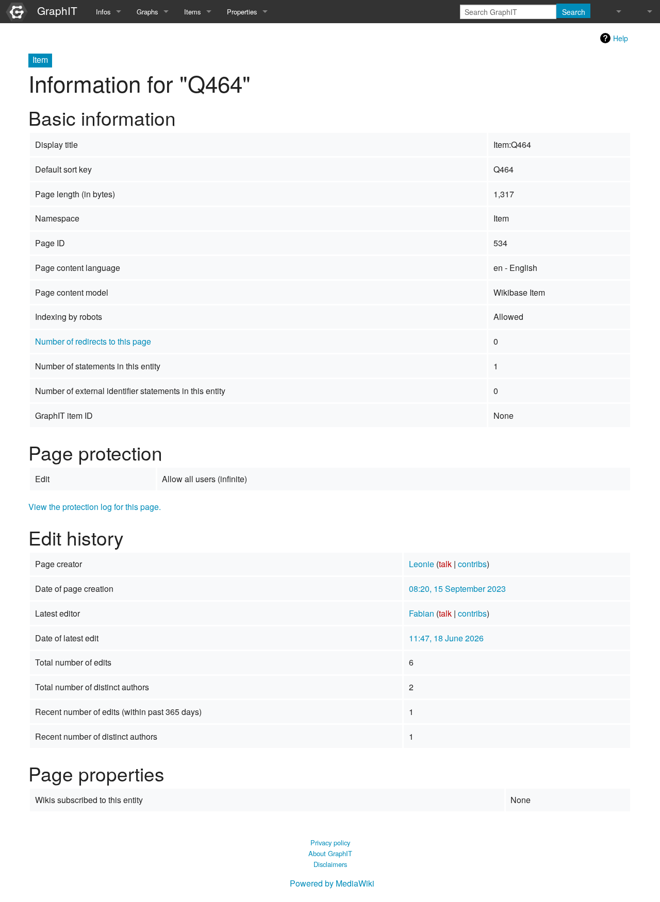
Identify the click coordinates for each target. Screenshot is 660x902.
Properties (242, 11)
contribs (472, 564)
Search (573, 12)
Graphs (147, 11)
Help (620, 38)
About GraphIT (330, 853)
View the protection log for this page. (94, 507)
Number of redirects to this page (93, 341)
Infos (103, 11)
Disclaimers (330, 864)
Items (192, 11)
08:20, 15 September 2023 (457, 588)
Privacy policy (330, 842)
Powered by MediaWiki (332, 883)
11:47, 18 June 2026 (446, 638)
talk (445, 564)
